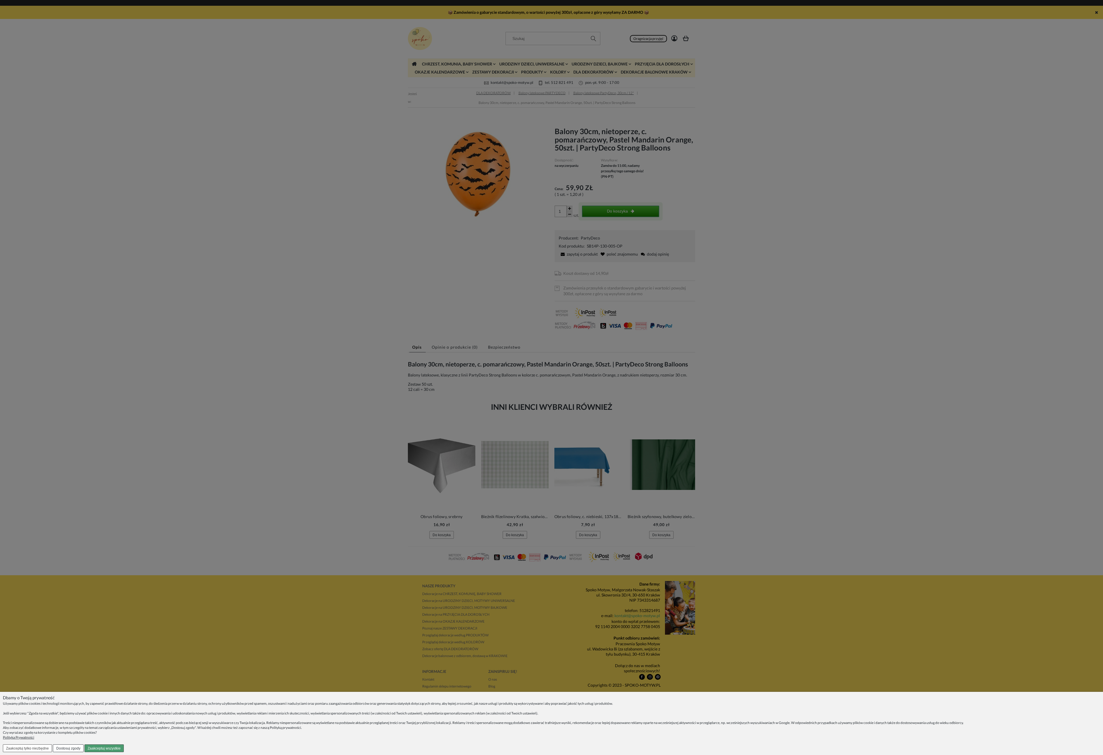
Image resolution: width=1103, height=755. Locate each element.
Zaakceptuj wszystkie (104, 748)
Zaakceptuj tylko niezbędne (27, 748)
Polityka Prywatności (18, 737)
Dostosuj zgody (68, 748)
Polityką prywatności (285, 727)
